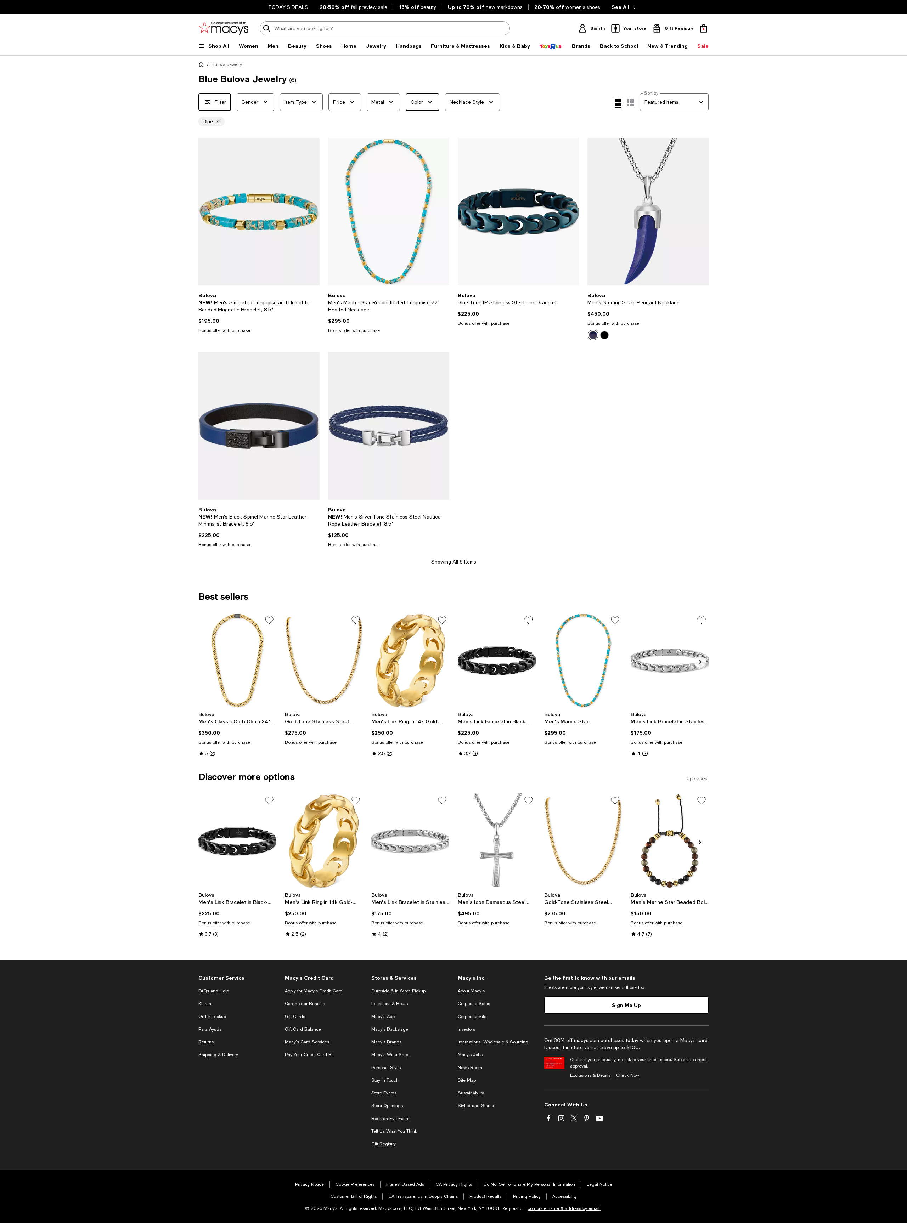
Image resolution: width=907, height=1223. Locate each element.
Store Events (383, 1093)
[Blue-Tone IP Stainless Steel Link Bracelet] (518, 211)
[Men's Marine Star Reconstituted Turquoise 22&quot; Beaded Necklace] (388, 211)
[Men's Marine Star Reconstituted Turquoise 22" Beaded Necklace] (583, 660)
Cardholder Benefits (305, 1003)
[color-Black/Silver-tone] (604, 335)
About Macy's (471, 991)
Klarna (204, 1003)
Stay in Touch (385, 1080)
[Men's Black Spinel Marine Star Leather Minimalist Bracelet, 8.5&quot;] (259, 426)
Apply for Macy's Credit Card (314, 991)
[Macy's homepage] (202, 65)
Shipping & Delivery (218, 1054)
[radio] (593, 335)
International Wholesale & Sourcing (493, 1042)
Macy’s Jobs (470, 1054)
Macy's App (383, 1016)
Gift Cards (295, 1016)
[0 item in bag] (704, 28)
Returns (206, 1042)
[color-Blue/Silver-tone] (593, 335)
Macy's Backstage (389, 1029)
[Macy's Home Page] (223, 28)
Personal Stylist (386, 1067)
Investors (466, 1029)
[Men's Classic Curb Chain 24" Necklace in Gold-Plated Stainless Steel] (237, 660)
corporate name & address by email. (564, 1208)
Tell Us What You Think (394, 1131)
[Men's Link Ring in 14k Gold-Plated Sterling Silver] (410, 660)
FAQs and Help (213, 991)
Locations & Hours (389, 1003)
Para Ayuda (210, 1029)
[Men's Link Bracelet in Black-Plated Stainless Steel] (497, 660)
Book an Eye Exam (390, 1118)
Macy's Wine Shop (390, 1054)
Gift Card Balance (303, 1029)
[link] (259, 313)
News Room (470, 1067)
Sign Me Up (626, 1005)
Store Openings (387, 1105)
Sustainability (471, 1093)
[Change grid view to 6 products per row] (630, 102)
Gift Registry (383, 1144)
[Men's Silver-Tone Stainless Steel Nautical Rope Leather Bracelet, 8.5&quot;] (388, 426)
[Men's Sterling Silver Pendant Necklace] (648, 211)
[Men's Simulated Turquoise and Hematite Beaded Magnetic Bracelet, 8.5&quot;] (259, 211)
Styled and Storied (477, 1105)
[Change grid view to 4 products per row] (618, 103)
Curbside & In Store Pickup (398, 991)
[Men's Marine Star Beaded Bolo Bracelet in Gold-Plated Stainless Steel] (670, 840)
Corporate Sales (474, 1003)
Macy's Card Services (307, 1042)
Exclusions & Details (590, 1075)
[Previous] (207, 212)
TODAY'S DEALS (288, 7)
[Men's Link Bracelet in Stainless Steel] (670, 660)
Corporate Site (472, 1016)
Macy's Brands (386, 1042)
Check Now (627, 1075)
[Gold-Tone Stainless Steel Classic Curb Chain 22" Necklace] (324, 660)
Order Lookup (212, 1016)
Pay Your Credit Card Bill (310, 1054)
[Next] (311, 212)
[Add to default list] (269, 620)
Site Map (467, 1080)
